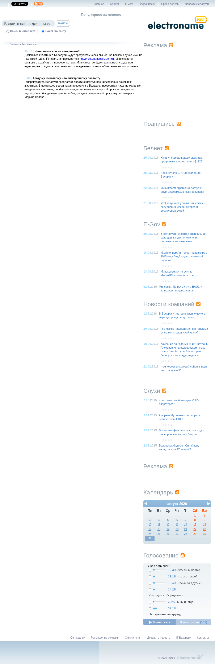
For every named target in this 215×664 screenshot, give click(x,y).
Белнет (114, 4)
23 (204, 529)
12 (167, 524)
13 (177, 524)
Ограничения (133, 637)
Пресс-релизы (170, 4)
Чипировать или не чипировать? (57, 51)
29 (194, 533)
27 (177, 533)
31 (149, 538)
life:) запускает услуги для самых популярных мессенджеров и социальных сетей (182, 207)
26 (167, 533)
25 (158, 533)
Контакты (203, 637)
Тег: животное (29, 44)
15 (194, 524)
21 (185, 529)
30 (204, 533)
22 (194, 529)
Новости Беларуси (197, 4)
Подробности (147, 4)
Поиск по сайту (55, 31)
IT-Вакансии (183, 637)
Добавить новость (158, 637)
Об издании (77, 637)
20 (177, 529)
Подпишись (159, 124)
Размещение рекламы (105, 637)
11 (158, 524)
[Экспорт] (38, 5)
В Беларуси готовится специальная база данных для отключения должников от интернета (183, 237)
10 (149, 524)
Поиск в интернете (22, 31)
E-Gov (129, 4)
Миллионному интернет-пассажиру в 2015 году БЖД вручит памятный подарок (184, 256)
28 (185, 533)
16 (204, 524)
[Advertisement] (177, 79)
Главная (99, 4)
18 (158, 529)
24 (149, 533)
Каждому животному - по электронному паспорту (66, 78)
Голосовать (161, 622)
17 (149, 529)
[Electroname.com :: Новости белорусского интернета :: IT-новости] (177, 31)
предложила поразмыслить (97, 58)
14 (185, 524)
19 (167, 529)
